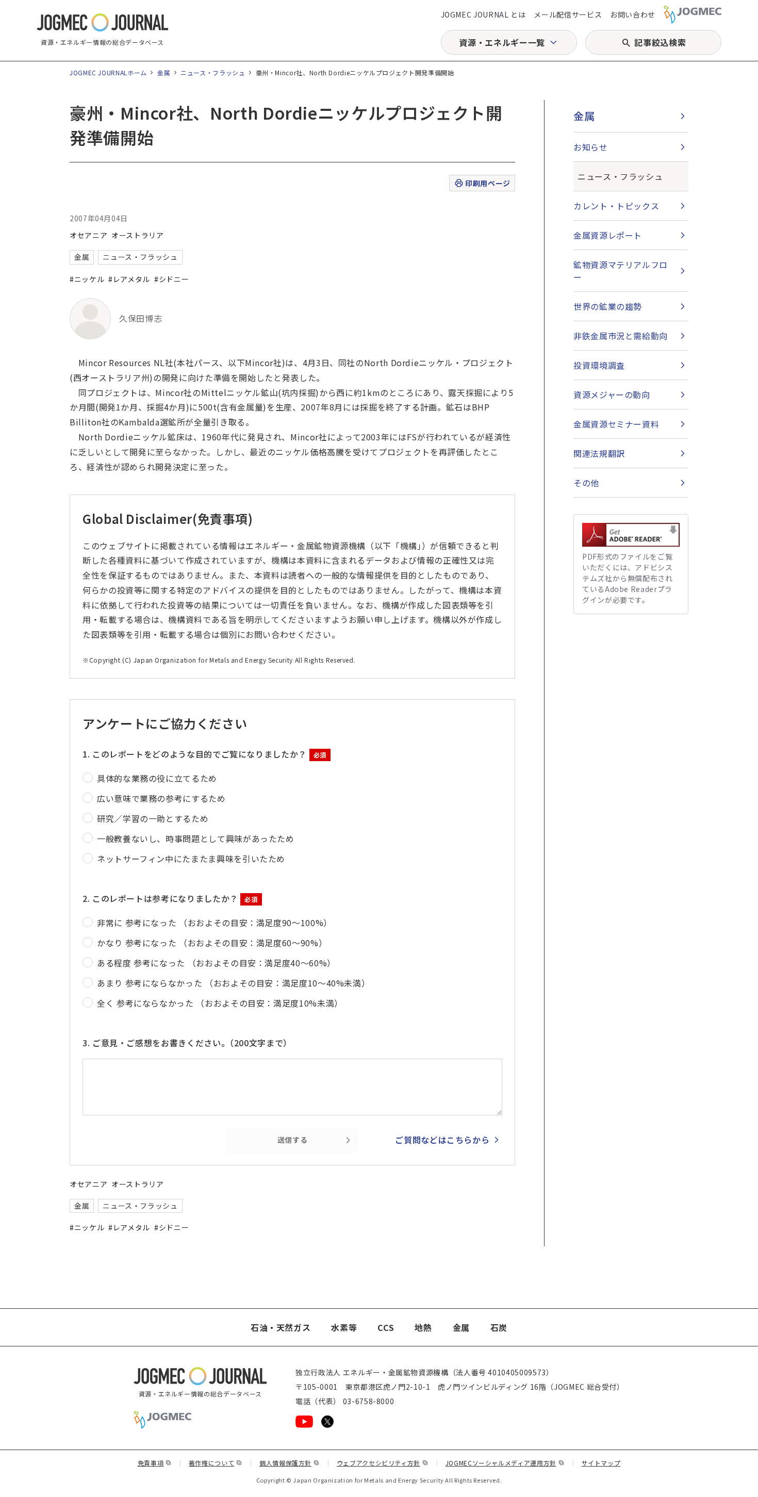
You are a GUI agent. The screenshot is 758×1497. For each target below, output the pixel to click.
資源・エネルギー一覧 (502, 42)
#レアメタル (129, 279)
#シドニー (171, 279)
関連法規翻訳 (599, 453)
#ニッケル (87, 279)
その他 (586, 482)
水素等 (344, 1327)
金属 (163, 72)
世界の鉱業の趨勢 (607, 306)
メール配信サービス (568, 14)
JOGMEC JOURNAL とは (483, 14)
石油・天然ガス (280, 1327)
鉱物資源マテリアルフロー (620, 270)
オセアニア (88, 235)
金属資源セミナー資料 (616, 424)
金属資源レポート (607, 235)
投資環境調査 (599, 365)
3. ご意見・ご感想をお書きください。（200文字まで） (187, 1043)
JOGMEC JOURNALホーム (108, 72)
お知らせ (590, 147)
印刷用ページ (487, 183)
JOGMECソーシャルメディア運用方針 (505, 1462)
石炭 (498, 1327)
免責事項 (155, 1462)
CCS (385, 1327)
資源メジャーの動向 (611, 394)
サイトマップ (601, 1462)
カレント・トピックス (616, 206)
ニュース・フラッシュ (212, 72)
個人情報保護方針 (289, 1462)
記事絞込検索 (660, 42)
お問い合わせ (632, 14)
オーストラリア (137, 235)
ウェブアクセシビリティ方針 (383, 1462)
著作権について (215, 1462)
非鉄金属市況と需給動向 (620, 336)
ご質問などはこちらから (442, 1139)
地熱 (423, 1327)
